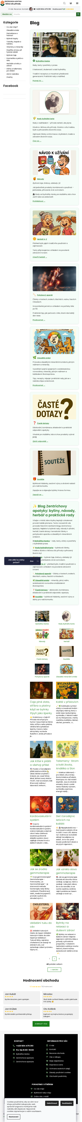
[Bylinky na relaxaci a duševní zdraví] (67, 911)
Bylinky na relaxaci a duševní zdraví (65, 926)
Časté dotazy (43, 423)
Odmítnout (52, 1103)
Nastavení (13, 1117)
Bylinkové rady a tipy (42, 1092)
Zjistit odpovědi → (40, 441)
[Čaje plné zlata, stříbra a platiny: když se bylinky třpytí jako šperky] (41, 690)
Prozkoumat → (39, 320)
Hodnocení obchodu (41, 980)
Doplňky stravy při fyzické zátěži (14, 51)
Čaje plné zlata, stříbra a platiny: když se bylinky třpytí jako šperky (41, 707)
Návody (40, 179)
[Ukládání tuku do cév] (41, 911)
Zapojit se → (38, 494)
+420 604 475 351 (24, 1045)
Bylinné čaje (11, 55)
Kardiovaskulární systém (40, 818)
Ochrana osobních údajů (59, 1068)
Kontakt (25, 9)
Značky (10, 77)
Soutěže (40, 479)
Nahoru (55, 970)
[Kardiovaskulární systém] (41, 804)
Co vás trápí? (12, 27)
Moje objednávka (56, 1061)
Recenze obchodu (56, 1053)
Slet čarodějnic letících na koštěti (65, 819)
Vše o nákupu (55, 1057)
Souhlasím (67, 1103)
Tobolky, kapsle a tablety (14, 42)
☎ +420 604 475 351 (42, 9)
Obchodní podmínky (58, 1076)
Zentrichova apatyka (25, 1058)
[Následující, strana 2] (54, 959)
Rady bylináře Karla (45, 118)
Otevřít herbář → (40, 257)
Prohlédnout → (39, 201)
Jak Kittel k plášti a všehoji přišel (40, 763)
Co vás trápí (39, 1089)
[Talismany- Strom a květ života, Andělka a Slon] (67, 749)
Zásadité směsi (13, 30)
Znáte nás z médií (41, 1096)
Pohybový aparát (45, 295)
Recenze (17, 9)
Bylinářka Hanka (43, 61)
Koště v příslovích (67, 702)
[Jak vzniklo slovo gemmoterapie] (67, 857)
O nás (10, 9)
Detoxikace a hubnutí (12, 34)
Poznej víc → (38, 80)
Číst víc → (37, 141)
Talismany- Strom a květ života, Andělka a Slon (67, 764)
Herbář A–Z (42, 239)
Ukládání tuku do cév (41, 924)
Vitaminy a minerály (15, 47)
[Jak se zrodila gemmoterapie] (41, 857)
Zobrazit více (41, 1024)
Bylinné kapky (12, 38)
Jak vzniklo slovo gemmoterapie (66, 871)
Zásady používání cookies (60, 1072)
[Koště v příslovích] (67, 690)
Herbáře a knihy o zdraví (14, 64)
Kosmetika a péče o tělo (15, 59)
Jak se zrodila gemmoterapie (39, 871)
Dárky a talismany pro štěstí (14, 70)
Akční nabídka (13, 74)
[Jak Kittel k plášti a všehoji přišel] (41, 749)
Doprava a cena (56, 1065)
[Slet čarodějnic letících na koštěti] (67, 804)
